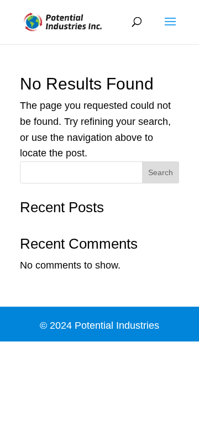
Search (160, 172)
